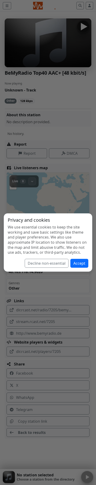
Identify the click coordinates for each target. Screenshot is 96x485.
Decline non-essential (46, 263)
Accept (79, 263)
